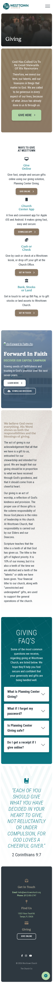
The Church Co (26, 968)
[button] (47, 6)
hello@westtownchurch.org (29, 892)
